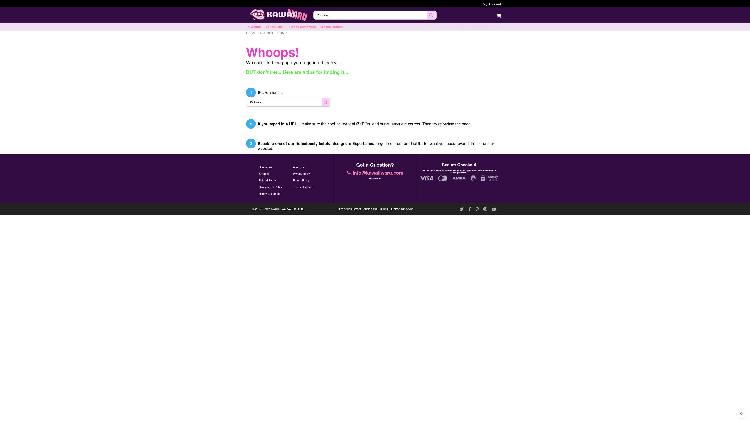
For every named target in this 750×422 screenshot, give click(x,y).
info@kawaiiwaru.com (486, 27)
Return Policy (301, 180)
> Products (274, 26)
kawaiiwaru (271, 209)
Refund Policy (267, 180)
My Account (492, 4)
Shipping (264, 174)
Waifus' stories (332, 26)
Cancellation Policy (270, 187)
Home (251, 32)
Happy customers (302, 26)
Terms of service (303, 187)
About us (298, 167)
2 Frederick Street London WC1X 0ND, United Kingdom (375, 209)
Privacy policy (301, 174)
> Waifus (254, 26)
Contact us (265, 167)
